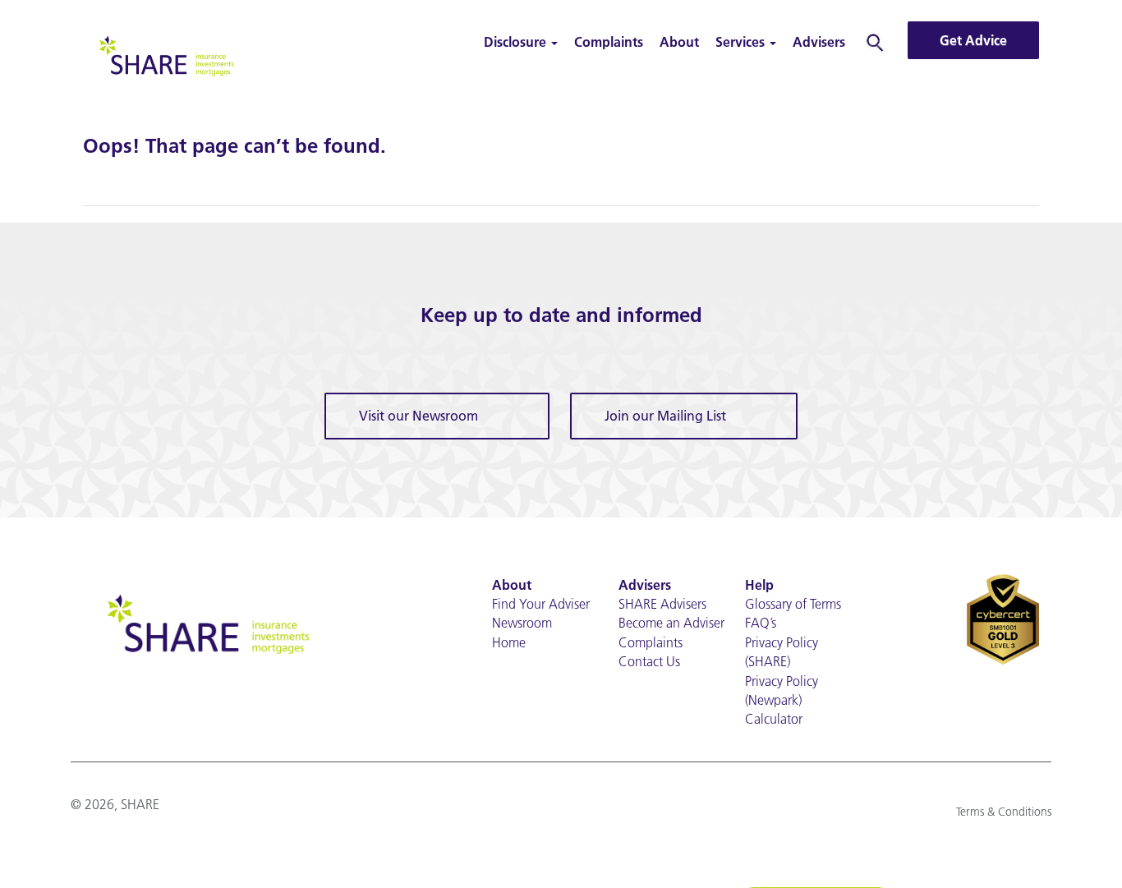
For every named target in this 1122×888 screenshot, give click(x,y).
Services (741, 42)
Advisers (819, 42)
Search (875, 42)
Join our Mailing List (665, 415)
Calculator (773, 719)
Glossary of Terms (793, 604)
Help (759, 585)
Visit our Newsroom (418, 415)
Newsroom (522, 622)
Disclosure (517, 42)
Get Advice (973, 40)
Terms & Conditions (1003, 811)
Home (509, 642)
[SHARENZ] (165, 53)
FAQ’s (760, 622)
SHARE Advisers (662, 604)
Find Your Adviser (541, 604)
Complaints (608, 42)
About (679, 42)
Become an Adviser (671, 622)
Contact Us (649, 661)
